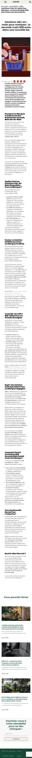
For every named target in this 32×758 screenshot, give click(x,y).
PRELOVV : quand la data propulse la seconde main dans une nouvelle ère (12, 663)
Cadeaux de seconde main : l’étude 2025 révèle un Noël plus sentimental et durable (13, 627)
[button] (5, 2)
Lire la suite (5, 637)
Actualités (13, 6)
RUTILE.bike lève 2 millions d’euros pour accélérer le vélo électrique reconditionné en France (15, 699)
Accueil (4, 6)
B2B (21, 6)
